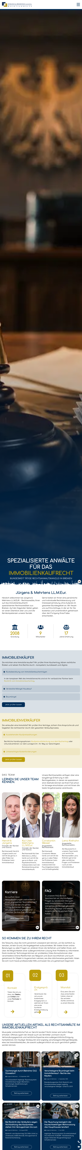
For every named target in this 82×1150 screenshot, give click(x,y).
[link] (17, 4)
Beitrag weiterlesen (21, 1093)
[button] (77, 4)
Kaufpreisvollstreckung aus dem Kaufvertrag (49, 741)
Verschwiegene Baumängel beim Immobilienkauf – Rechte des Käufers (59, 1073)
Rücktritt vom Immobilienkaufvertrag (19, 681)
